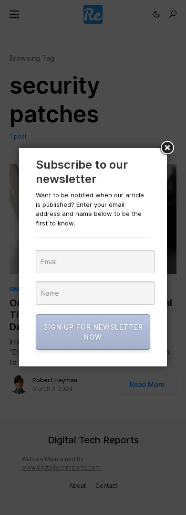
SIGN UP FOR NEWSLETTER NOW (93, 332)
